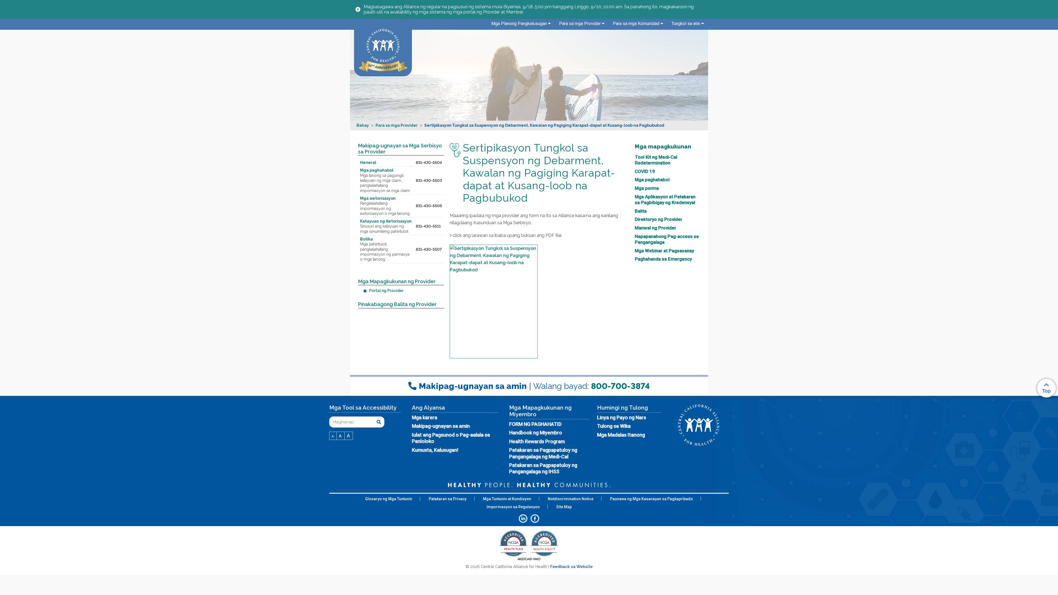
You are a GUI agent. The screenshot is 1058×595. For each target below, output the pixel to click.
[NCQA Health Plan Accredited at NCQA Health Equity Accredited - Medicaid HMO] (529, 560)
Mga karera (424, 417)
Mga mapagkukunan (663, 146)
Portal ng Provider (386, 290)
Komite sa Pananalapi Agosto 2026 (738, 319)
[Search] (378, 422)
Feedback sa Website (571, 566)
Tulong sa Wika (614, 426)
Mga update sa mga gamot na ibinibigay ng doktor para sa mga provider (573, 325)
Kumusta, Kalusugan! (435, 450)
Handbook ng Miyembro (535, 433)
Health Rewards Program (537, 441)
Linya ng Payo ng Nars (621, 417)
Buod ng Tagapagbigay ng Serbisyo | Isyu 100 (490, 322)
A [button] (333, 436)
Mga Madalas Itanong (621, 435)
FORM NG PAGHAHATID (535, 424)
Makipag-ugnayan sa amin (441, 426)
